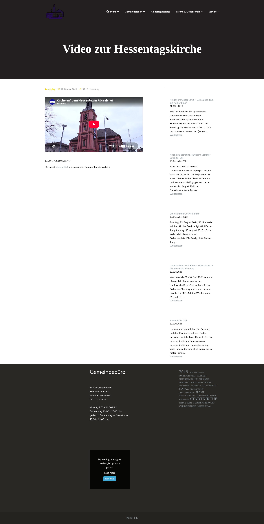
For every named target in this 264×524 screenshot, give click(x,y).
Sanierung (184, 399)
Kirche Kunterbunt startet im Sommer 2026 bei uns (190, 156)
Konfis (194, 382)
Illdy (136, 518)
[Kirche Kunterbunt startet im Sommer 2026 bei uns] (192, 147)
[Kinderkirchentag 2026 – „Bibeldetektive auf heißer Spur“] (192, 92)
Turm (189, 403)
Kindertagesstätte (160, 12)
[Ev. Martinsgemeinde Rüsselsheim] (54, 11)
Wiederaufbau (204, 406)
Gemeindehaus (186, 379)
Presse (200, 392)
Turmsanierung (204, 402)
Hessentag (94, 89)
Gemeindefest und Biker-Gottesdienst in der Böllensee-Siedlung (191, 267)
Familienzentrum (187, 376)
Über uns (111, 12)
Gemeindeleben (133, 12)
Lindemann (184, 385)
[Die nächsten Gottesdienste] (192, 206)
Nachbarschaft (209, 385)
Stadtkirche (203, 398)
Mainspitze (196, 385)
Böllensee (199, 373)
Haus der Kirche (201, 379)
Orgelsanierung (186, 392)
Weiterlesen (192, 135)
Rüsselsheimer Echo (206, 396)
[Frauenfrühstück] (192, 313)
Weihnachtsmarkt (187, 406)
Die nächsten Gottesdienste (184, 213)
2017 (85, 89)
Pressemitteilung (187, 396)
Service (213, 12)
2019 (183, 371)
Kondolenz (184, 382)
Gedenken (201, 376)
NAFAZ (184, 388)
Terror (182, 403)
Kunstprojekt (204, 382)
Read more (109, 473)
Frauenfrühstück (178, 320)
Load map (109, 479)
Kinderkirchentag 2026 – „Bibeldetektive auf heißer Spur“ (191, 101)
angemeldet (62, 167)
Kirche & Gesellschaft (188, 12)
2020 (191, 373)
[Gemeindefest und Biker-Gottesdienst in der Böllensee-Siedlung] (192, 258)
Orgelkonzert (197, 389)
